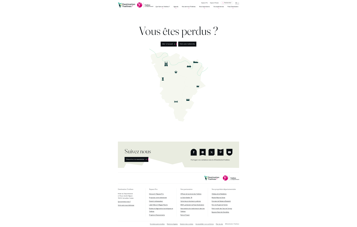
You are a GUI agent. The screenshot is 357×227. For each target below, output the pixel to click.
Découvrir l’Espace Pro (156, 194)
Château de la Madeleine (219, 194)
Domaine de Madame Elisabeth (221, 201)
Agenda (176, 7)
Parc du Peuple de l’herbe (220, 205)
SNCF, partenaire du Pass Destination (192, 205)
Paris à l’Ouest (185, 215)
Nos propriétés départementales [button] (224, 189)
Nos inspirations (204, 7)
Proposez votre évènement (158, 197)
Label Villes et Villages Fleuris (158, 205)
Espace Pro (204, 3)
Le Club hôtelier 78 (186, 197)
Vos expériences (219, 7)
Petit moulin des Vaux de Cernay (222, 208)
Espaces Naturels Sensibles (220, 212)
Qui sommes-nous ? (124, 201)
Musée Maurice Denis (218, 197)
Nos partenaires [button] (186, 189)
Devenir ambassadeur (156, 201)
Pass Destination (233, 7)
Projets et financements (157, 215)
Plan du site (219, 224)
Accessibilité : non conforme (205, 224)
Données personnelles (157, 224)
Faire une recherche (187, 44)
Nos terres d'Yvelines (189, 7)
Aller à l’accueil (167, 44)
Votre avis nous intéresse (126, 205)
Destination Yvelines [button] (125, 189)
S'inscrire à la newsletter (135, 159)
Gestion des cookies (186, 224)
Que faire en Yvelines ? (163, 7)
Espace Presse (214, 3)
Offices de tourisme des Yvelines (190, 194)
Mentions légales (172, 224)
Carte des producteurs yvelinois (190, 201)
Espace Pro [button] (153, 189)
